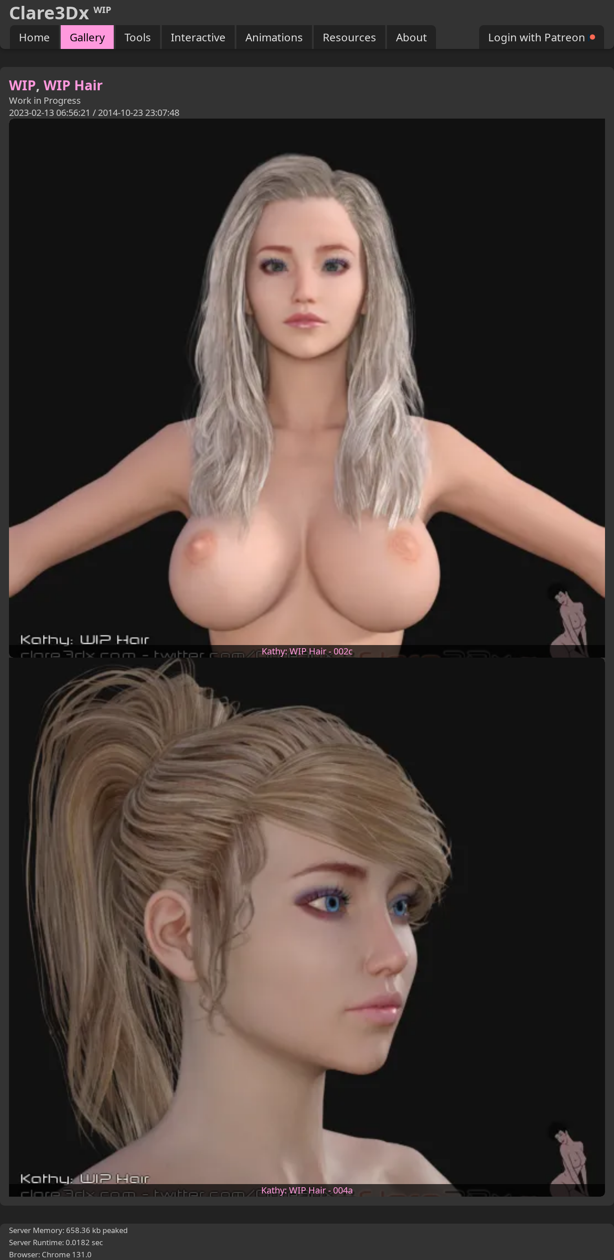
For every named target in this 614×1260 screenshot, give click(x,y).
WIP (22, 85)
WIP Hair (73, 85)
